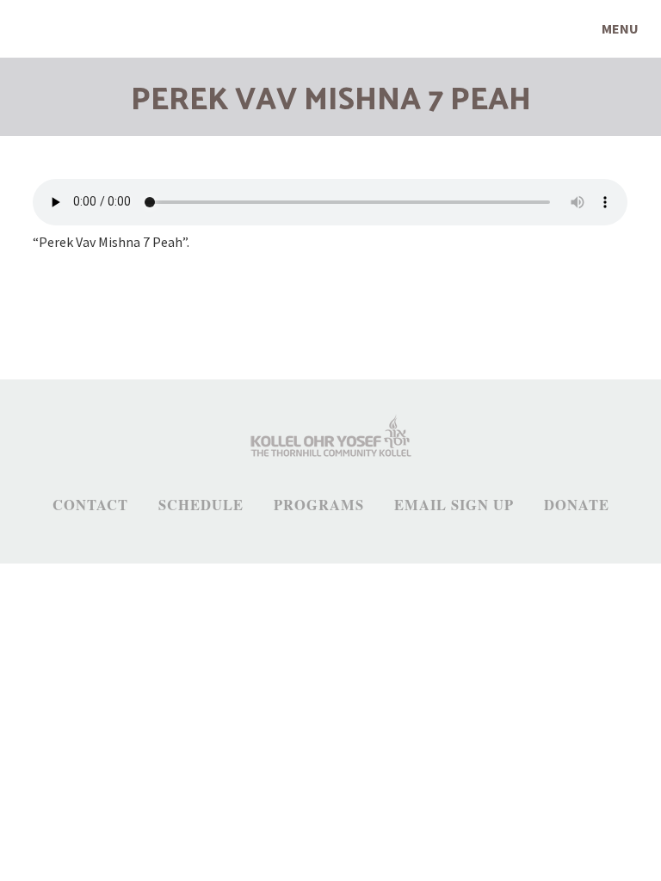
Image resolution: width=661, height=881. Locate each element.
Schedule (201, 505)
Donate (576, 505)
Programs (319, 505)
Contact (90, 505)
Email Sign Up (454, 505)
